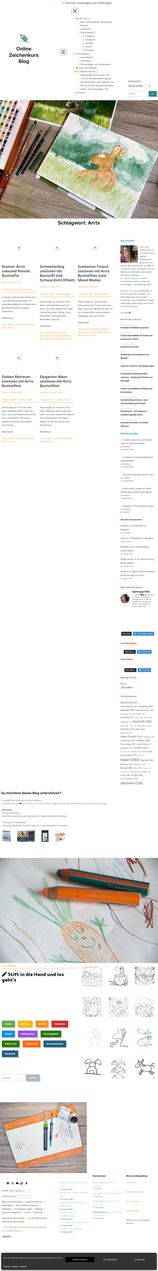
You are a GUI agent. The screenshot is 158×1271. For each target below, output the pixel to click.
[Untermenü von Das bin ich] (88, 18)
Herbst (42, 1024)
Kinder (141, 747)
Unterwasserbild (54, 1044)
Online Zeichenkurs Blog (24, 55)
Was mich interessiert (12, 1202)
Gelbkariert (131, 1182)
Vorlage (137, 775)
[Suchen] (153, 94)
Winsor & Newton (129, 779)
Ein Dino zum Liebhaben (71, 1228)
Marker (147, 760)
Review (11, 327)
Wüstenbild (31, 1044)
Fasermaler (127, 740)
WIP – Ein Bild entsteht (60, 294)
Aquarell (81, 329)
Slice (4, 441)
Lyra (140, 755)
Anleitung (146, 706)
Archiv (123, 683)
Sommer (25, 1024)
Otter (118, 1019)
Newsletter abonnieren (13, 1218)
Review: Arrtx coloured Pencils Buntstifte (16, 271)
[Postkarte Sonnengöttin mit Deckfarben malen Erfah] (149, 627)
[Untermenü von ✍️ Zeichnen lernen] (96, 71)
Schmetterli (117, 1050)
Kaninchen (92, 1081)
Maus (92, 1050)
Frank (123, 538)
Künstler (147, 752)
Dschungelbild (51, 1034)
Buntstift (11, 324)
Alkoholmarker (128, 706)
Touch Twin (125, 772)
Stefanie (5, 282)
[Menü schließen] (75, 11)
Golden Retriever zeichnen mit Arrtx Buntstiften (17, 381)
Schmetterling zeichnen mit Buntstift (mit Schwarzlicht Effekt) (57, 273)
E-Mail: (5, 1190)
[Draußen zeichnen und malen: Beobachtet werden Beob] (149, 620)
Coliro (124, 726)
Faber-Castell (60, 332)
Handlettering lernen (135, 1192)
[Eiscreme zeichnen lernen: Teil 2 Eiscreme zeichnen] (137, 613)
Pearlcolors (139, 764)
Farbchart (30, 324)
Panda (92, 1019)
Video (125, 775)
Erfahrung (20, 324)
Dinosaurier (118, 988)
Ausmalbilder (139, 714)
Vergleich (146, 772)
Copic (133, 726)
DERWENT (104, 329)
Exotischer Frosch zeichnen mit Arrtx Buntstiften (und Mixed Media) (94, 273)
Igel (118, 1081)
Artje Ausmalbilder (69, 1176)
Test (138, 768)
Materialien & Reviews (22, 289)
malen (4, 327)
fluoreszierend (46, 336)
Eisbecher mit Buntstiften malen (138, 506)
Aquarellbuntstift (144, 710)
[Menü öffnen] (63, 52)
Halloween (59, 1024)
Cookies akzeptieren (80, 1259)
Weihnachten (27, 1034)
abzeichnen (128, 702)
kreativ (136, 752)
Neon (42, 339)
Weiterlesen (7, 318)
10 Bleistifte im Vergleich (141, 538)
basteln (139, 717)
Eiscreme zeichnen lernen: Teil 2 (138, 474)
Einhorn (144, 1081)
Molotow (126, 764)
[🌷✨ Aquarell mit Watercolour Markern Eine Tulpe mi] (137, 627)
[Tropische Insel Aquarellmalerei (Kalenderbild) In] (126, 613)
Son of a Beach (132, 1201)
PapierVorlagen (132, 1210)
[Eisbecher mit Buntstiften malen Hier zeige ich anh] (126, 620)
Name (5, 1196)
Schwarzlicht (58, 339)
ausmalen (127, 717)
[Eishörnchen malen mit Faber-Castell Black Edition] (149, 613)
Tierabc (146, 768)
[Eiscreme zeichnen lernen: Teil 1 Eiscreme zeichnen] (137, 620)
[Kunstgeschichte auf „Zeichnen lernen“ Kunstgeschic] (126, 627)
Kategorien (134, 81)
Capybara (144, 1019)
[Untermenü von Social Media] (94, 33)
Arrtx (4, 324)
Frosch (144, 1050)
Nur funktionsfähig (110, 1259)
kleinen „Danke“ (37, 803)
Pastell (48, 339)
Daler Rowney (22, 438)
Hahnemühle (144, 744)
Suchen (33, 1078)
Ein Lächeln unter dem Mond (74, 1222)
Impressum (7, 1266)
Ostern (8, 1024)
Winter (8, 1034)
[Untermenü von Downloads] (88, 54)
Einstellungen (140, 1259)
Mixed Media (65, 336)
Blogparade (126, 722)
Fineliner (143, 740)
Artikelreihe (125, 714)
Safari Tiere (11, 1044)
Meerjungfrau (92, 989)
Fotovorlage (127, 744)
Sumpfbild (10, 1053)
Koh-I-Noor (125, 752)
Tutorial (135, 772)
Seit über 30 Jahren (129, 291)
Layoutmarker (128, 755)
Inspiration (127, 748)
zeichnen (68, 339)
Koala (144, 989)
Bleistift (148, 717)
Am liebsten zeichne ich (130, 278)
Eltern (140, 729)
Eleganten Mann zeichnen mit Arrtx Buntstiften (55, 381)
